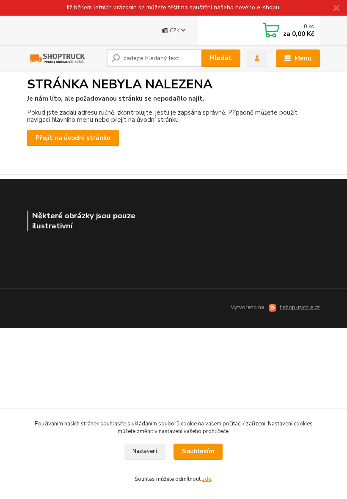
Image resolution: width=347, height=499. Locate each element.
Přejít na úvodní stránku (73, 138)
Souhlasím (198, 451)
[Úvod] (63, 58)
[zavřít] (336, 8)
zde (206, 479)
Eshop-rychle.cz (300, 307)
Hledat (221, 58)
